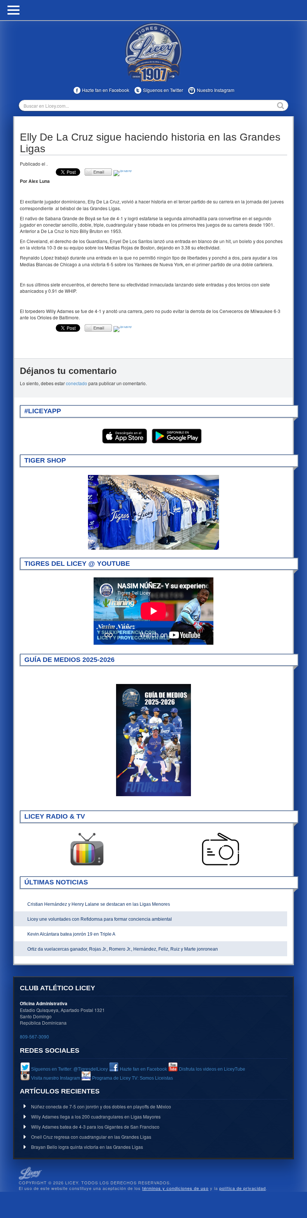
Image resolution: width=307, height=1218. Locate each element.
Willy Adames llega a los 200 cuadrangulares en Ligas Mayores (96, 1116)
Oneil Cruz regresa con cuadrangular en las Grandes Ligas (91, 1136)
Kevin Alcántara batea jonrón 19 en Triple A (71, 934)
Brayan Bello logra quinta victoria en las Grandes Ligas (87, 1147)
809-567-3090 (34, 1036)
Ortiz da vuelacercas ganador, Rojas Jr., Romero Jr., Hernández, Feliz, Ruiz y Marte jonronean (122, 949)
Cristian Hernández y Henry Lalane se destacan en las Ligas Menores (98, 904)
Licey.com (153, 52)
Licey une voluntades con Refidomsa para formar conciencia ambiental (99, 919)
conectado (76, 383)
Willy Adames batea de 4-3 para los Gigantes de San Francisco (95, 1126)
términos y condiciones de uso (175, 1188)
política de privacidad (242, 1188)
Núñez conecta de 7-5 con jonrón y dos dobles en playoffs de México (101, 1106)
